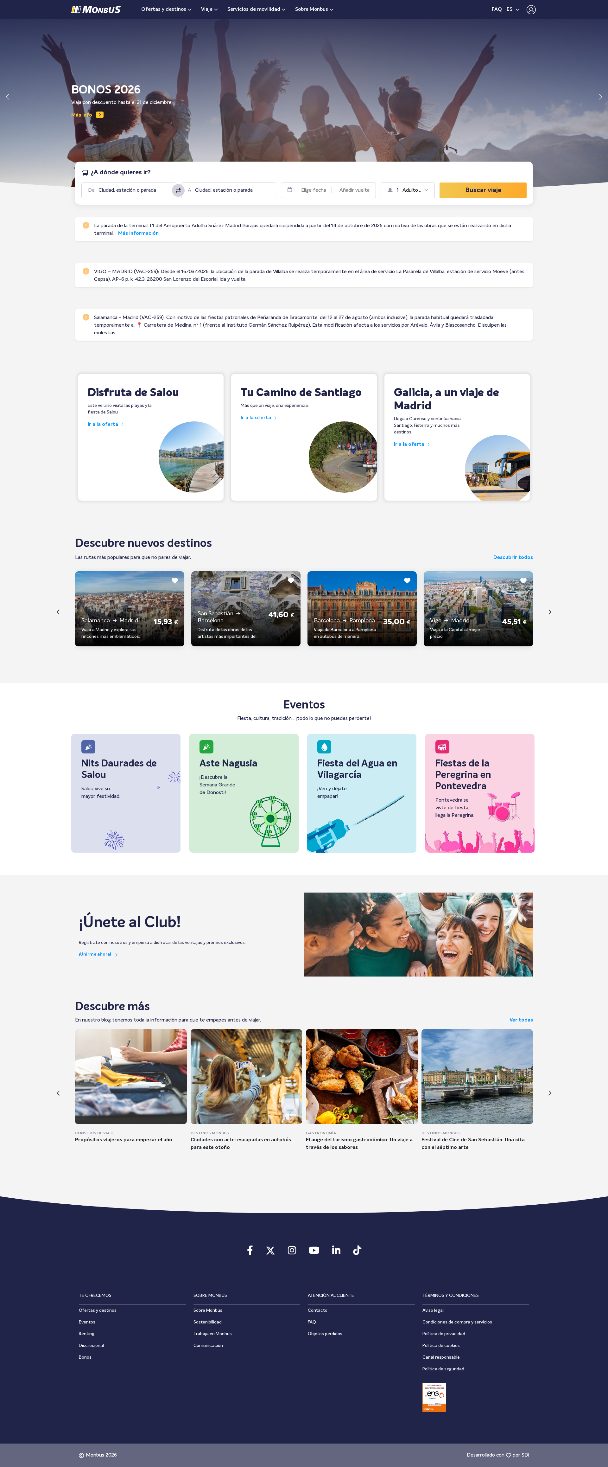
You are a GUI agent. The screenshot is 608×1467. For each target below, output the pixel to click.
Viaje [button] (206, 9)
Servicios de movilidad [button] (253, 9)
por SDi (521, 1455)
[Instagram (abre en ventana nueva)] (292, 1252)
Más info (81, 115)
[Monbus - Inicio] (96, 9)
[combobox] (134, 190)
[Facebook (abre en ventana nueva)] (250, 1252)
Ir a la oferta (103, 424)
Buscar (483, 190)
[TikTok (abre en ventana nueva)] (357, 1252)
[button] (529, 9)
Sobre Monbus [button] (311, 9)
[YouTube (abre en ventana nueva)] (314, 1252)
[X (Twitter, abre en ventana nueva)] (270, 1252)
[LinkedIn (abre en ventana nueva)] (336, 1252)
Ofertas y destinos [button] (163, 9)
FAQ (497, 9)
